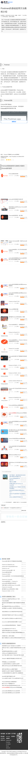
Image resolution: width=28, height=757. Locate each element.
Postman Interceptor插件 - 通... (8, 570)
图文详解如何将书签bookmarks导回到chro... (11, 606)
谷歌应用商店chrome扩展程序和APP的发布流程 (12, 611)
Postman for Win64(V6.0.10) (15, 397)
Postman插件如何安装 (13, 173)
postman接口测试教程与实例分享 (16, 199)
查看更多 (14, 121)
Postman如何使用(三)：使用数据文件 (17, 324)
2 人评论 (17, 244)
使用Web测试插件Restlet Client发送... (10, 630)
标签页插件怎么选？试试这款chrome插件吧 (11, 645)
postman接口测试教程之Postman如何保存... (11, 690)
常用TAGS (3, 740)
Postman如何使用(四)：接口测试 (16, 215)
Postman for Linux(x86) (14, 348)
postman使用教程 (15, 154)
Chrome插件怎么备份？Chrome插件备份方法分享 (12, 678)
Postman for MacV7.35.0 (14, 301)
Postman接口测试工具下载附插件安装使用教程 (12, 561)
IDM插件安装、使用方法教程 (8, 635)
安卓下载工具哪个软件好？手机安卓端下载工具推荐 (13, 655)
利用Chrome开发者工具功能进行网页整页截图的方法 (13, 632)
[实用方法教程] (22, 596)
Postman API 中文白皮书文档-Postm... (10, 566)
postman (8, 736)
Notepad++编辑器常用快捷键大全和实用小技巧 (12, 658)
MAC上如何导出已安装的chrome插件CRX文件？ (12, 618)
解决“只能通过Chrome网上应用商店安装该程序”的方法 (13, 637)
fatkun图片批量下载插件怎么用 (8, 676)
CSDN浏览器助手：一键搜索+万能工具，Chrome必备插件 (16, 502)
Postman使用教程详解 (13, 309)
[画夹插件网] (7, 3)
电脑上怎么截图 (12, 481)
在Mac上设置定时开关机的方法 (16, 497)
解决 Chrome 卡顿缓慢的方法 (8, 683)
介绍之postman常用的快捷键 (12, 687)
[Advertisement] (14, 48)
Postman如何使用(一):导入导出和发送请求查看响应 (13, 576)
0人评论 (25, 15)
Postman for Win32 (6, 574)
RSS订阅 (2, 738)
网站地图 (2, 736)
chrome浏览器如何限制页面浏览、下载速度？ (11, 625)
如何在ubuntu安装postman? (15, 454)
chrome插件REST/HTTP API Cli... (9, 628)
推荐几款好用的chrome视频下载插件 (10, 669)
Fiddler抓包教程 (5, 600)
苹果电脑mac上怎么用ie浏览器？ (9, 661)
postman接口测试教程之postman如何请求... (11, 692)
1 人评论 (17, 343)
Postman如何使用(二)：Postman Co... (10, 581)
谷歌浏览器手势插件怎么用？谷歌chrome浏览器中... (13, 615)
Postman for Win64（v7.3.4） (15, 365)
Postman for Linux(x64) (7, 579)
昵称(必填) (24, 510)
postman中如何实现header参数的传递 (17, 438)
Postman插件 (4, 108)
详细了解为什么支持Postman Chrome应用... (11, 585)
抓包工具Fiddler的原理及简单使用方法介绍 (11, 685)
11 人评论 (17, 399)
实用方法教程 (11, 16)
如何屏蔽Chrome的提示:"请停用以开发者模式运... (12, 608)
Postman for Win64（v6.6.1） (15, 373)
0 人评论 (17, 175)
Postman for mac (5, 568)
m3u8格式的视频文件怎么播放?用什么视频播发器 (12, 672)
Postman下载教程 (7, 154)
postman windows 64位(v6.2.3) (15, 380)
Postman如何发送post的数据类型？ (16, 405)
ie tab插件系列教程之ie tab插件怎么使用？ (11, 663)
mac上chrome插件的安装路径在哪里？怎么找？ (12, 621)
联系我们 (13, 736)
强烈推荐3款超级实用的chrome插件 (9, 651)
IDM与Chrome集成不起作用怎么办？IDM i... (11, 598)
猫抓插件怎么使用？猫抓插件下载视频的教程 (11, 671)
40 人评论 (17, 359)
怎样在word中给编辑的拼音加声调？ (9, 653)
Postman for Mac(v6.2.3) (14, 332)
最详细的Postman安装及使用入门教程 (17, 316)
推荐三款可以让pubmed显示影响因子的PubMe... (12, 665)
